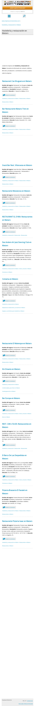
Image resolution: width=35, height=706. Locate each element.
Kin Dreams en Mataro (11, 369)
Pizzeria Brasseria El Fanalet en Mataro (14, 492)
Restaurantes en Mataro (24, 98)
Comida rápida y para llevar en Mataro (11, 388)
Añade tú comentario (9, 95)
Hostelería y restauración (8, 235)
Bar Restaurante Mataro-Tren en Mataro (15, 110)
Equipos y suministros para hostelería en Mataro (13, 311)
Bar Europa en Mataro (11, 398)
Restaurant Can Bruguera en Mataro (17, 81)
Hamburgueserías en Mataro (8, 391)
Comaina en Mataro (10, 279)
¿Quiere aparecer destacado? (17, 8)
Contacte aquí (30, 700)
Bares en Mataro (6, 417)
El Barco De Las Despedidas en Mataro (14, 457)
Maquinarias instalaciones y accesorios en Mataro (13, 307)
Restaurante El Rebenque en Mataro (17, 343)
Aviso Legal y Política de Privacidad (26, 703)
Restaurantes (17, 235)
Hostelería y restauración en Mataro (10, 98)
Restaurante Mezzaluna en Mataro (16, 191)
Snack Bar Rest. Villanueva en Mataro (17, 165)
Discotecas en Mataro (7, 272)
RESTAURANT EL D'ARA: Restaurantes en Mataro (17, 218)
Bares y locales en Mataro (25, 268)
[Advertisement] (17, 49)
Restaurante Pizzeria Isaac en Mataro (17, 521)
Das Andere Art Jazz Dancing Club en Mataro (16, 244)
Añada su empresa (17, 11)
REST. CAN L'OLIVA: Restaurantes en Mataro (16, 425)
